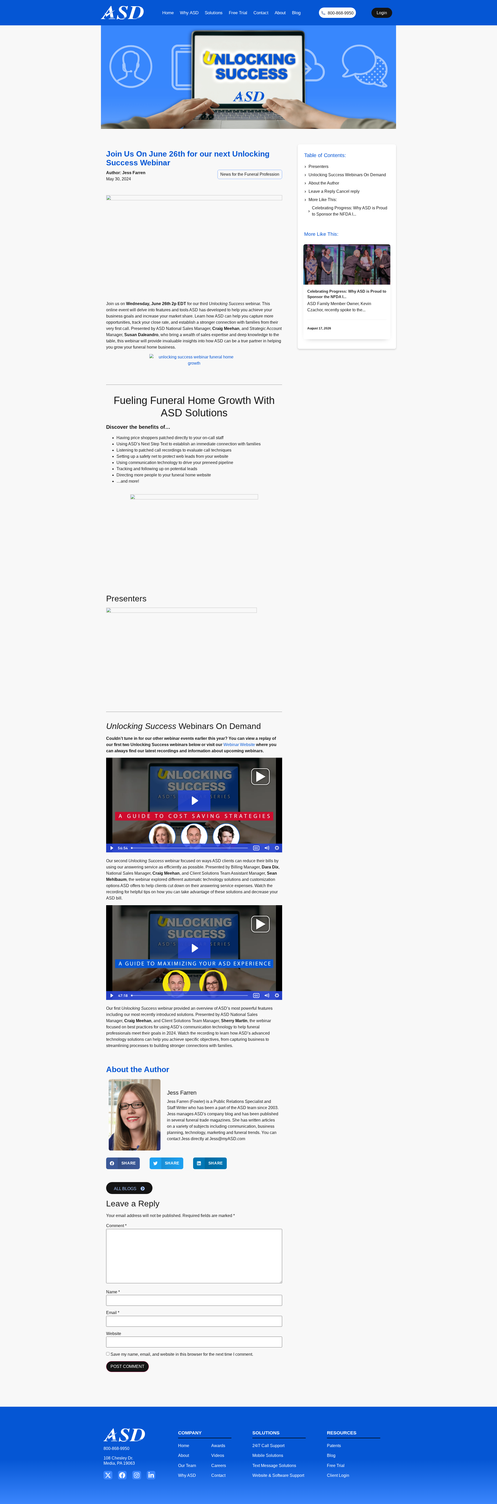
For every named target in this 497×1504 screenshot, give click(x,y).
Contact (260, 12)
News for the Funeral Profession (249, 174)
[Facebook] (122, 1475)
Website (113, 1334)
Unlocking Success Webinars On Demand (347, 175)
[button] (123, 1163)
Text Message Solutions (274, 1465)
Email (112, 1313)
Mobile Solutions (267, 1455)
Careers (218, 1465)
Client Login (338, 1475)
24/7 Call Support (268, 1445)
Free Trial (238, 12)
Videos (217, 1455)
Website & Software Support (278, 1475)
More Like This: (323, 199)
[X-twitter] (108, 1475)
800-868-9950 (116, 1448)
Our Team (187, 1465)
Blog (296, 12)
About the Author (324, 183)
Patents (334, 1445)
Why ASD (189, 12)
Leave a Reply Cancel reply (334, 191)
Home (168, 12)
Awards (218, 1445)
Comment (116, 1226)
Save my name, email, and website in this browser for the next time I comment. (182, 1354)
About (280, 12)
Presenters (318, 166)
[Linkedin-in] (151, 1475)
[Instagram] (136, 1475)
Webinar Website (239, 744)
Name (113, 1292)
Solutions (214, 12)
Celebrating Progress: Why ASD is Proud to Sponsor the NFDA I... (349, 211)
